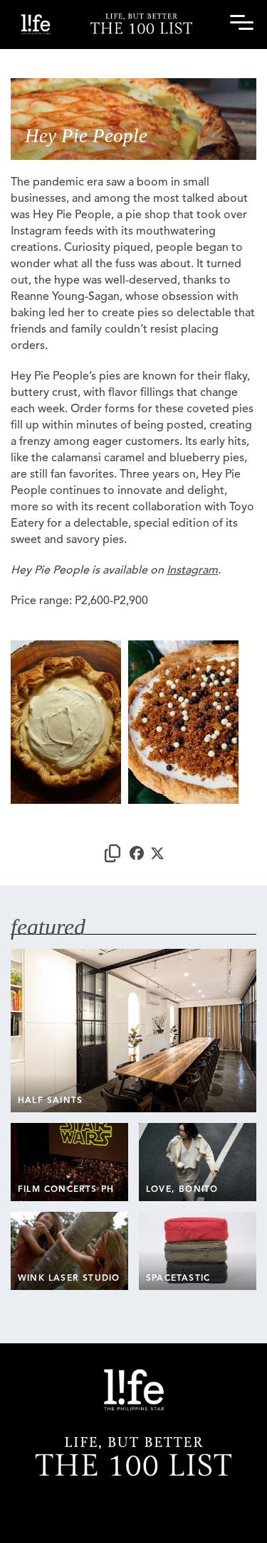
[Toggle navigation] (239, 25)
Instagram (192, 570)
